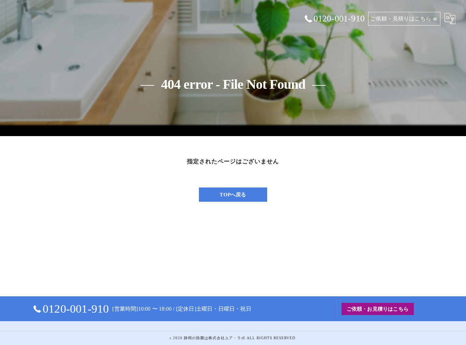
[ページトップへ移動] (426, 309)
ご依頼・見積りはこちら (400, 18)
